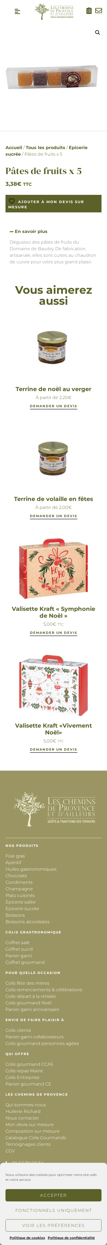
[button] (17, 11)
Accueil (13, 147)
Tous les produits (45, 147)
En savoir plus (31, 231)
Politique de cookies (27, 1238)
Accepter (53, 1195)
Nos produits (22, 846)
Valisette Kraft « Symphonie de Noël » (53, 612)
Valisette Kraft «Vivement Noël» (53, 729)
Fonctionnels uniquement (53, 1210)
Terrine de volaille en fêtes (53, 498)
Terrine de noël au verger (53, 389)
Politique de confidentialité (71, 1238)
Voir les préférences (53, 1225)
